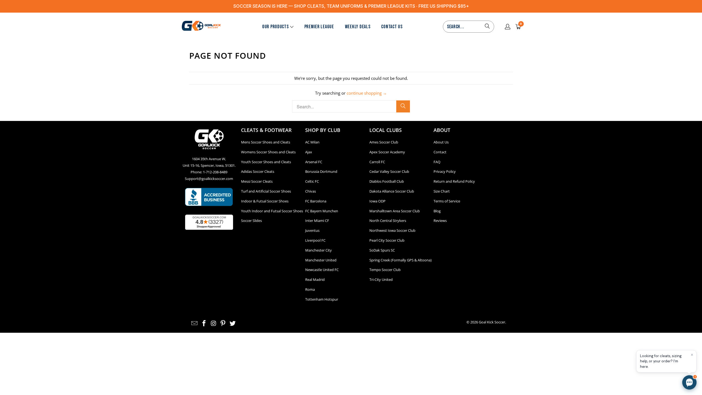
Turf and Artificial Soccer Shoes (266, 191)
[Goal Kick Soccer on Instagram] (214, 323)
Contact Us (391, 27)
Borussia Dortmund (321, 171)
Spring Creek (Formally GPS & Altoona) (400, 260)
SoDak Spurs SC (382, 250)
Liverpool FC (315, 240)
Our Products (275, 27)
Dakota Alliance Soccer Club (391, 191)
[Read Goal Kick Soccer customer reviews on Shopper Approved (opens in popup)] (209, 222)
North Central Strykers (387, 220)
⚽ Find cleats (604, 330)
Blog (437, 210)
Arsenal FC (313, 161)
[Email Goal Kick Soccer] (195, 323)
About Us (441, 142)
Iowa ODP (377, 201)
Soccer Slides (251, 220)
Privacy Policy (445, 171)
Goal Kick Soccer (492, 322)
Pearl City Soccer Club (386, 240)
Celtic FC (312, 181)
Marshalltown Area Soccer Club (394, 210)
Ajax (308, 151)
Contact (440, 151)
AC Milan (312, 142)
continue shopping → (367, 93)
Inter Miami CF (317, 220)
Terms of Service (447, 201)
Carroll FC (377, 161)
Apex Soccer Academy (387, 151)
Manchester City (318, 250)
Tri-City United (381, 279)
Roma (310, 289)
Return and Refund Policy (454, 181)
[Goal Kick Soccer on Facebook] (204, 323)
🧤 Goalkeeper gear (642, 330)
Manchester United (320, 260)
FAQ (437, 161)
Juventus (312, 230)
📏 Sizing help (604, 354)
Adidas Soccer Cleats (257, 171)
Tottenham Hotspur (321, 299)
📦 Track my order (607, 342)
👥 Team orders (638, 354)
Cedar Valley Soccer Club (389, 171)
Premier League (319, 27)
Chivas (310, 191)
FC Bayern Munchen (321, 210)
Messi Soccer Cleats (257, 181)
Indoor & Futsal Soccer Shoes (264, 201)
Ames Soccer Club (383, 142)
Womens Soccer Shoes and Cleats (268, 151)
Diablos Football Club (386, 181)
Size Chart (442, 191)
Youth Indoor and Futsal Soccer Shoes (272, 210)
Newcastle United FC (322, 269)
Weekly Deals (357, 27)
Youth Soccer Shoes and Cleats (266, 161)
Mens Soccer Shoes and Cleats (265, 142)
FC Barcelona (315, 201)
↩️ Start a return (646, 342)
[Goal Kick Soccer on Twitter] (233, 323)
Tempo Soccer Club (385, 269)
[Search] (487, 27)
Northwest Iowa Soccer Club (392, 230)
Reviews (440, 220)
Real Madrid (315, 279)
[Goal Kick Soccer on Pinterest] (223, 323)
